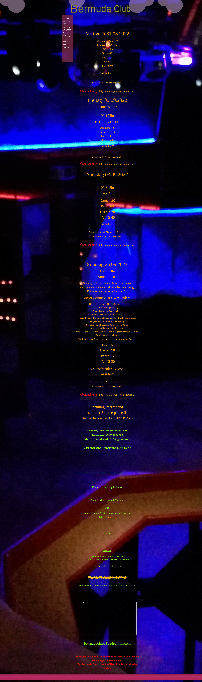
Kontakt (65, 44)
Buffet (64, 38)
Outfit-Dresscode (66, 42)
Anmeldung (66, 27)
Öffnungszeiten (67, 47)
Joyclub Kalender (65, 24)
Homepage (66, 18)
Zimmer (65, 33)
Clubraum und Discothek (67, 30)
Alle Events (66, 21)
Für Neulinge (66, 36)
